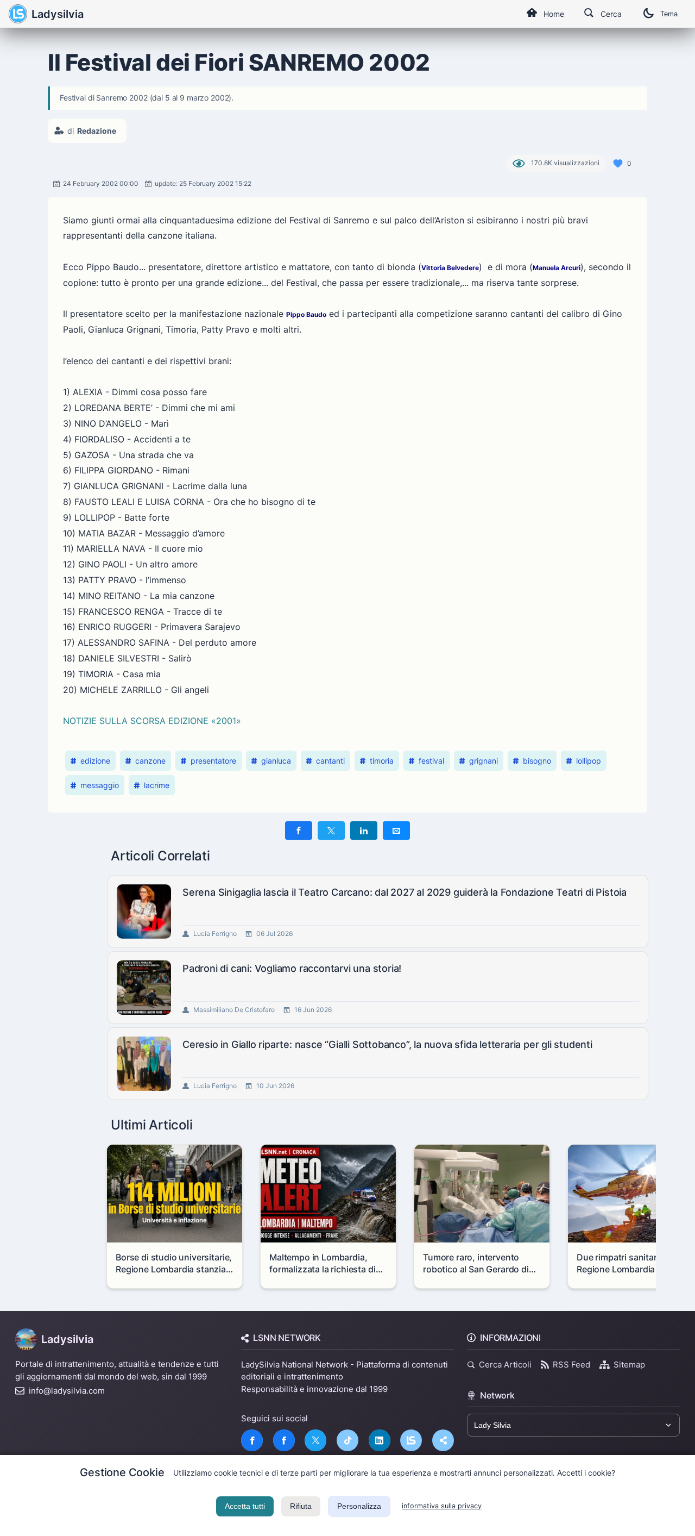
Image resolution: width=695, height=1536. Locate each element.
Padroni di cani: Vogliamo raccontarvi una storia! (291, 968)
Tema (669, 14)
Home (554, 13)
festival (431, 760)
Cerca (611, 13)
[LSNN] (411, 1440)
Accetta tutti (245, 1506)
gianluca (276, 760)
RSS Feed (571, 1364)
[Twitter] (315, 1440)
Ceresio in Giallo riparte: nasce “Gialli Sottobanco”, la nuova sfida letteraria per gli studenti (387, 1044)
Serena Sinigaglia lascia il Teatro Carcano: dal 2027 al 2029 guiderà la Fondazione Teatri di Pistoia (404, 892)
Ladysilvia (57, 14)
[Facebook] (252, 1440)
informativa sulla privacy (442, 1506)
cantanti (330, 760)
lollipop (588, 760)
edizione (95, 760)
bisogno (537, 760)
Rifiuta (301, 1506)
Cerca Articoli (505, 1364)
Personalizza (359, 1506)
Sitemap (629, 1364)
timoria (382, 760)
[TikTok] (347, 1440)
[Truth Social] (443, 1440)
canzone (150, 760)
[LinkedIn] (379, 1440)
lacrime (156, 785)
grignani (483, 760)
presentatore (213, 760)
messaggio (99, 785)
